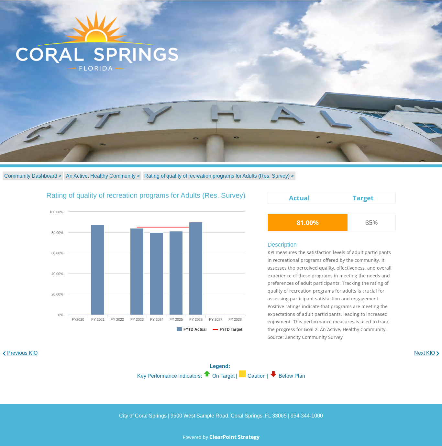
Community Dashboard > (32, 176)
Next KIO (424, 353)
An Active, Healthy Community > (103, 176)
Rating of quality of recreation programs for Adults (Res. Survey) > (219, 176)
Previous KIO (22, 353)
